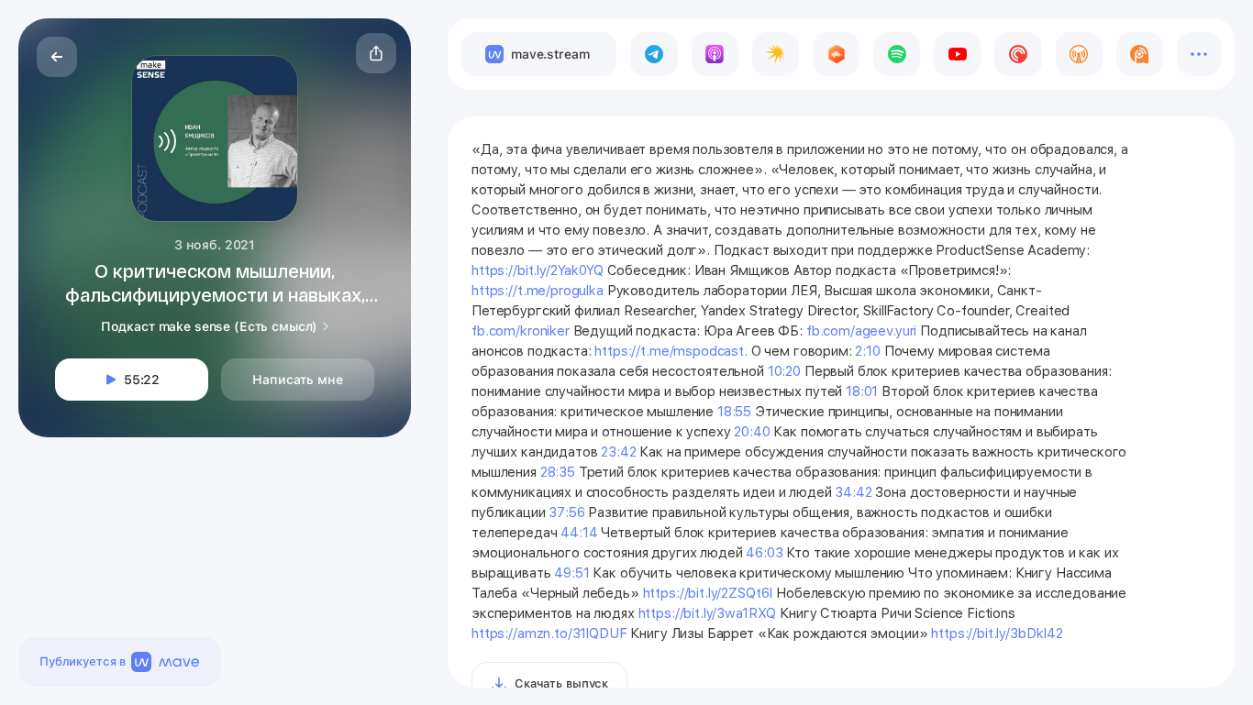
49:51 (571, 573)
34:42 (853, 492)
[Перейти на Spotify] (896, 54)
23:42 (618, 452)
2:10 (867, 351)
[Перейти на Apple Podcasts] (715, 54)
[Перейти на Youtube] (957, 54)
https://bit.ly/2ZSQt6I (708, 593)
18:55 (734, 411)
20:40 (752, 432)
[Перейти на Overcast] (1079, 54)
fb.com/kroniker (520, 331)
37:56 (566, 512)
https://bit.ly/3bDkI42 (997, 633)
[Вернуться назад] (57, 57)
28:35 (557, 472)
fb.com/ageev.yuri (861, 331)
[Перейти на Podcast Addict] (1139, 54)
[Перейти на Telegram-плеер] (653, 54)
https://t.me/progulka (537, 290)
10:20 (784, 371)
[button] (376, 53)
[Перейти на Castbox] (836, 54)
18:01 (862, 391)
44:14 (578, 532)
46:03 (764, 553)
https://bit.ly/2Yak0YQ (537, 270)
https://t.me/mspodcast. (671, 351)
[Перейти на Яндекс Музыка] (775, 54)
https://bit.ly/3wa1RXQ (707, 613)
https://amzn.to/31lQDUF (549, 633)
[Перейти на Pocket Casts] (1017, 54)
